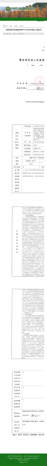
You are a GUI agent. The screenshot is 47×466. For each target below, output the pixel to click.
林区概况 (14, 25)
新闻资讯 (20, 25)
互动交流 (39, 25)
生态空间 (26, 25)
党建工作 (33, 25)
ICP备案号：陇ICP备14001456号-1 (16, 458)
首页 (7, 25)
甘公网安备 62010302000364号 (31, 458)
